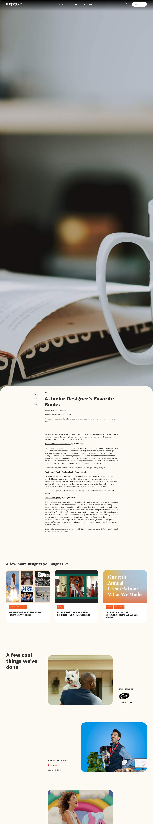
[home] (14, 4)
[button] (62, 4)
